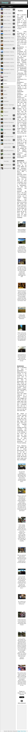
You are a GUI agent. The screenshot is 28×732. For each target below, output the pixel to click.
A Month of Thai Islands (9, 122)
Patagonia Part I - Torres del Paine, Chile (12, 37)
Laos (5, 133)
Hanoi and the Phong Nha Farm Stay (11, 157)
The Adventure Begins (8, 164)
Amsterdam (6, 101)
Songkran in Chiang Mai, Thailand (11, 119)
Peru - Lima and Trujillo (9, 16)
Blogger (19, 731)
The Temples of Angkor (9, 136)
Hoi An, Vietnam (7, 154)
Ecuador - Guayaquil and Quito (10, 13)
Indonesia (6, 115)
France (5, 97)
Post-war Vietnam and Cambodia (11, 140)
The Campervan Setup (8, 59)
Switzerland (6, 87)
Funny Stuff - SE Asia (8, 126)
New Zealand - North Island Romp (11, 48)
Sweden (5, 94)
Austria (5, 83)
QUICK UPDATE (7, 147)
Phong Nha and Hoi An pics (10, 150)
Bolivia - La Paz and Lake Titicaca (11, 23)
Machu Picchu (7, 20)
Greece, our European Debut (10, 108)
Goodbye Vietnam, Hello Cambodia (11, 143)
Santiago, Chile (7, 30)
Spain (5, 90)
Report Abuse (23, 731)
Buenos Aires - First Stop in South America (13, 41)
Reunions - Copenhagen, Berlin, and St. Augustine (14, 104)
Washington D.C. (7, 73)
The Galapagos (7, 9)
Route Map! (6, 161)
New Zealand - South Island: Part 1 (11, 69)
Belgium (5, 80)
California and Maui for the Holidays (11, 44)
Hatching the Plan (7, 168)
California (6, 76)
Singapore (6, 111)
